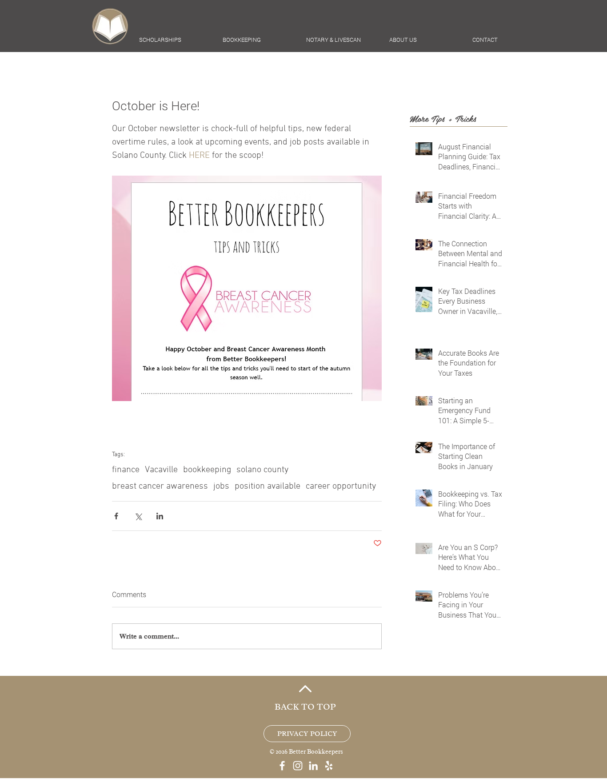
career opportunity (341, 486)
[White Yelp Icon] (329, 765)
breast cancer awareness (160, 486)
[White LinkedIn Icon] (313, 765)
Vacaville (161, 470)
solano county (262, 470)
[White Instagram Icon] (298, 765)
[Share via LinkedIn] (160, 516)
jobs (221, 486)
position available (267, 486)
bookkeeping (207, 470)
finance (126, 470)
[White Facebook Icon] (282, 765)
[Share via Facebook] (116, 516)
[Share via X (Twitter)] (138, 516)
